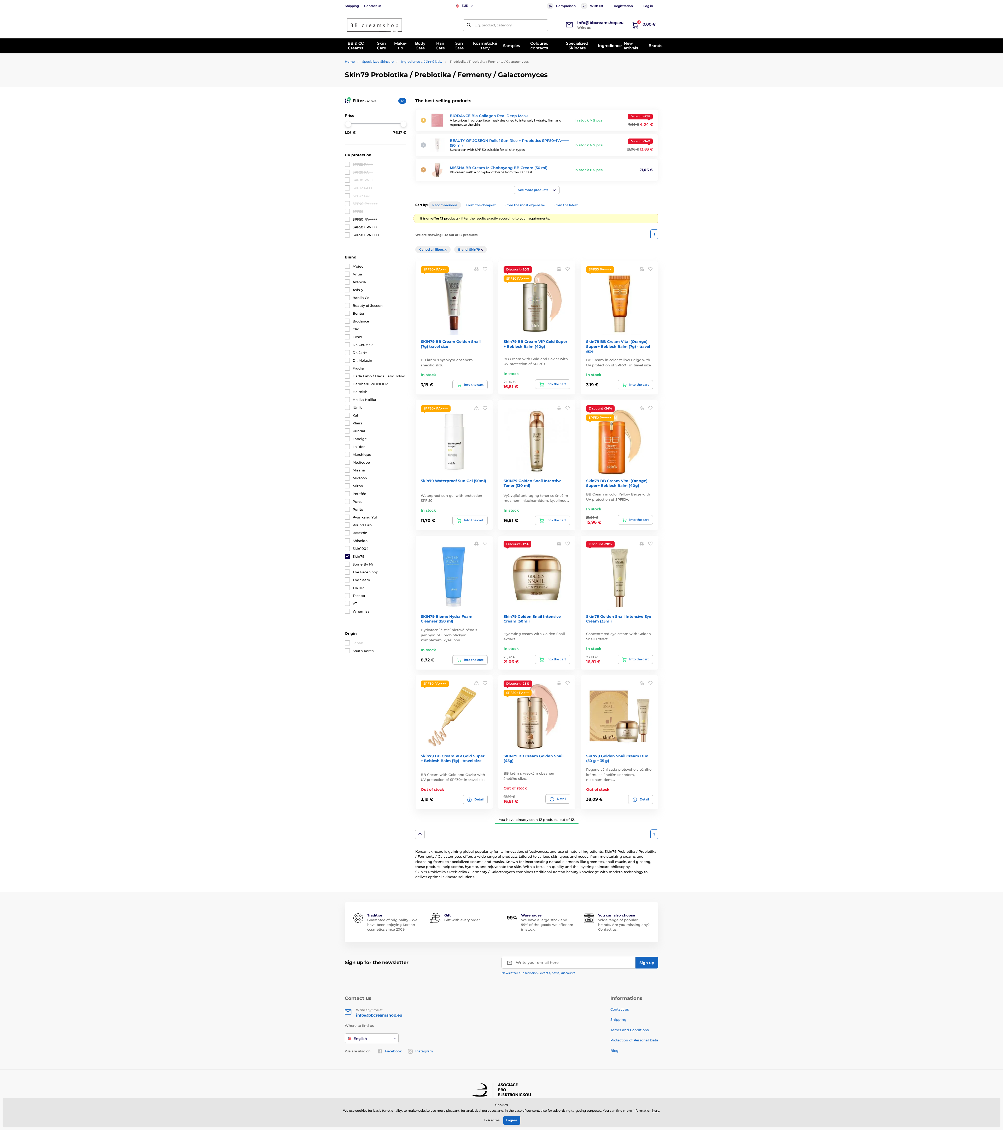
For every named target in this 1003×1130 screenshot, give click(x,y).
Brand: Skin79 (469, 249)
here (655, 1110)
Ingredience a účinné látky (421, 62)
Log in (648, 6)
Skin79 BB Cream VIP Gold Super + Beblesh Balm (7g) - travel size (453, 758)
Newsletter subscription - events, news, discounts (538, 973)
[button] (536, 190)
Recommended (444, 205)
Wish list (596, 6)
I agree (511, 1120)
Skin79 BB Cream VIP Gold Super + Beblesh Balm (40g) (535, 344)
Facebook (393, 1051)
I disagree (491, 1120)
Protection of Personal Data (634, 1040)
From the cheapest (481, 205)
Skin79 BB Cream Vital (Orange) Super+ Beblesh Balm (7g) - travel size (618, 346)
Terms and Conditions (629, 1030)
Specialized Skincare (378, 62)
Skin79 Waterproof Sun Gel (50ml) (453, 480)
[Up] (419, 834)
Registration (623, 6)
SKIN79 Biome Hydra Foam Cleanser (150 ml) (447, 619)
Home (350, 62)
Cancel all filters (432, 249)
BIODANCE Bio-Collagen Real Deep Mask (489, 115)
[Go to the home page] (375, 25)
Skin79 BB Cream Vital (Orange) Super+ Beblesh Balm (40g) (617, 483)
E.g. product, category (493, 25)
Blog (614, 1050)
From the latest (565, 205)
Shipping (352, 6)
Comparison (566, 6)
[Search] (469, 25)
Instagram (424, 1051)
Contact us (372, 6)
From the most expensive (524, 205)
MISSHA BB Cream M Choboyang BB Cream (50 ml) (498, 167)
